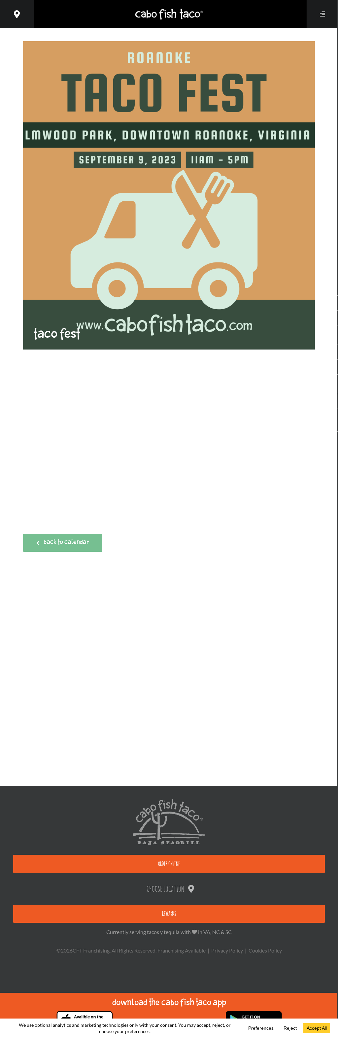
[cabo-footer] (169, 801)
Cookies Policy (265, 950)
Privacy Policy (227, 950)
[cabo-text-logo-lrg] (168, 9)
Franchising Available (181, 950)
